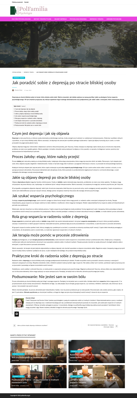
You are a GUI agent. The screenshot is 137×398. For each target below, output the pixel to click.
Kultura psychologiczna (21, 19)
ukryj (23, 106)
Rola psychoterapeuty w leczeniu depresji (29, 357)
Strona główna (16, 72)
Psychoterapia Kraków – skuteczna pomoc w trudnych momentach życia (35, 381)
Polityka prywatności (17, 2)
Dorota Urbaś (19, 90)
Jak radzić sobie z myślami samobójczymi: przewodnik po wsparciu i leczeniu (94, 381)
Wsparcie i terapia (96, 19)
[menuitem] (21, 19)
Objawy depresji (60, 19)
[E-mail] (17, 314)
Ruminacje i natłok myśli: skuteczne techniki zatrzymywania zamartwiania (96, 356)
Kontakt (26, 2)
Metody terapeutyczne (42, 19)
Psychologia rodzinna (78, 19)
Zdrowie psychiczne (114, 19)
